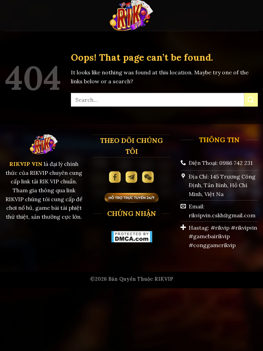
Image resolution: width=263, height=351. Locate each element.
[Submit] (251, 99)
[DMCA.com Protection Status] (131, 236)
